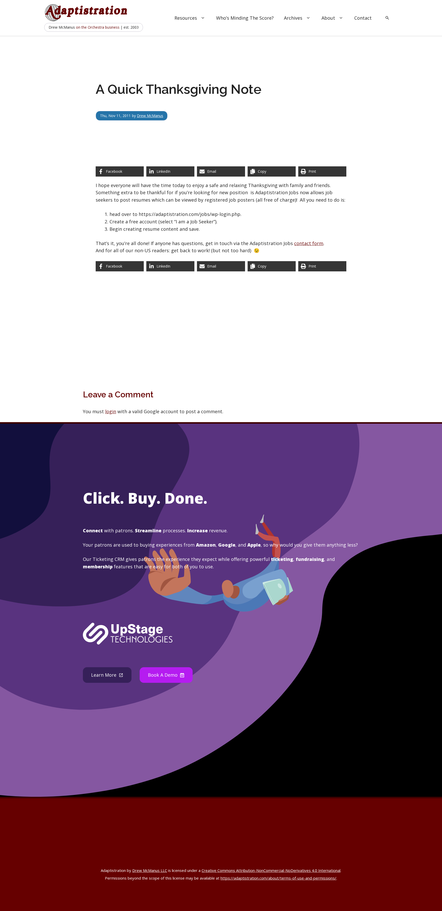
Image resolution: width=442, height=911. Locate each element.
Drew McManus (150, 115)
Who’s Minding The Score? (245, 18)
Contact (363, 18)
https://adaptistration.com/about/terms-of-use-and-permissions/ (278, 878)
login (110, 411)
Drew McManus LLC (149, 870)
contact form (308, 243)
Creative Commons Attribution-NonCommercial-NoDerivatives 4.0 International (271, 870)
